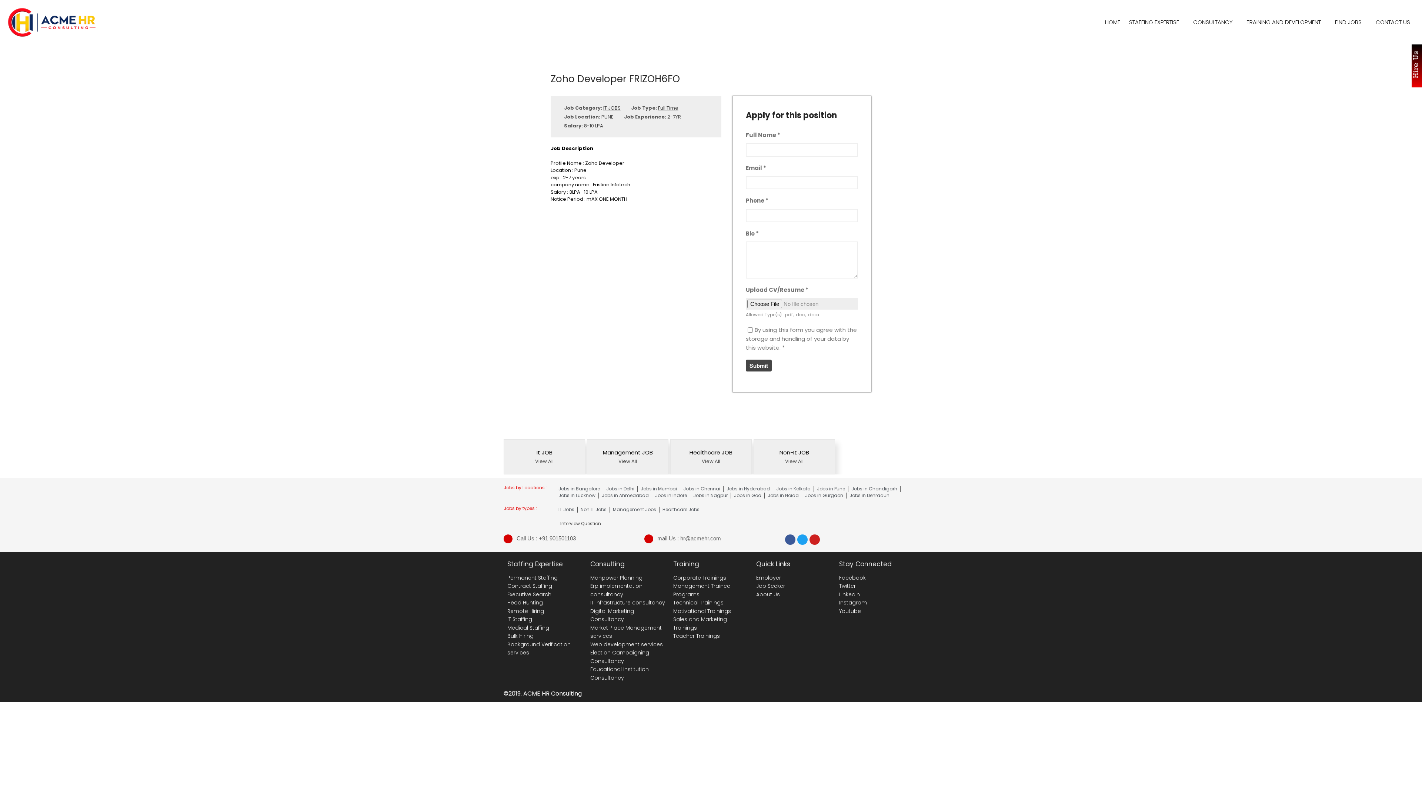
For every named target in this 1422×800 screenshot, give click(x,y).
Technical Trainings (698, 602)
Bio (752, 233)
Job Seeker (770, 586)
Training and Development (1284, 22)
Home (1112, 22)
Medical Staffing (528, 627)
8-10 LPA (593, 125)
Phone (757, 200)
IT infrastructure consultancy (627, 602)
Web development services (626, 644)
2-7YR (674, 116)
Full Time (668, 107)
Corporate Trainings (699, 577)
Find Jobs (1348, 22)
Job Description (1361, 745)
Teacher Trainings (696, 636)
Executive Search (529, 594)
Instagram (853, 602)
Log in (1349, 791)
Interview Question (1365, 734)
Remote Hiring (525, 611)
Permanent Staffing (532, 577)
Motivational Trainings (702, 611)
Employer (768, 577)
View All (544, 461)
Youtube (850, 611)
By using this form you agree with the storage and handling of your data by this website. (801, 338)
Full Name (763, 135)
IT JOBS (612, 107)
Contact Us (1393, 22)
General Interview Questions (1377, 723)
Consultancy (1213, 22)
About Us (768, 594)
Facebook (852, 577)
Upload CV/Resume (777, 290)
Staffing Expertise (1154, 22)
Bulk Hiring (520, 636)
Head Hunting (525, 602)
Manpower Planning (616, 577)
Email (756, 168)
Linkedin (849, 594)
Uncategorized (1360, 756)
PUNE (607, 116)
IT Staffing (519, 619)
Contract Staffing (529, 586)
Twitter (847, 586)
